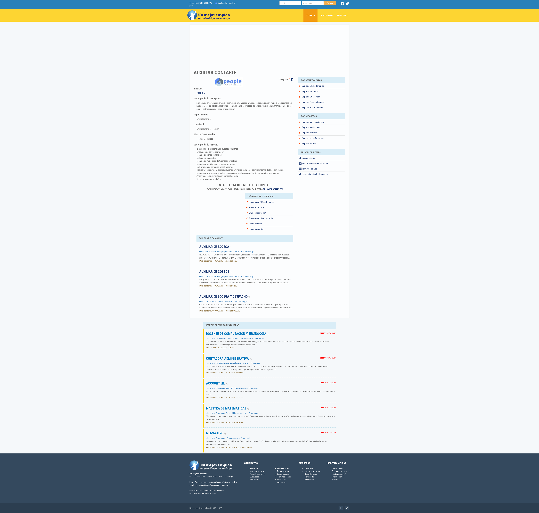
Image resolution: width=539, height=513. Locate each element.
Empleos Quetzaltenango (313, 102)
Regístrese (309, 468)
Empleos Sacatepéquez (312, 107)
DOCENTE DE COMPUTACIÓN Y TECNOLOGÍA (236, 334)
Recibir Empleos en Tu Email (315, 163)
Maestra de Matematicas (226, 408)
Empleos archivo (256, 229)
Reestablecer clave (257, 474)
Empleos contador (257, 212)
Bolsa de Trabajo (226, 476)
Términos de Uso (309, 168)
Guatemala (222, 3)
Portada (310, 15)
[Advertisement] (269, 45)
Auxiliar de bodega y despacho (223, 296)
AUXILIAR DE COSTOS (214, 272)
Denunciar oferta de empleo (315, 174)
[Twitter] (347, 4)
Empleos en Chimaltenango (261, 202)
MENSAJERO (215, 433)
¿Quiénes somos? (339, 474)
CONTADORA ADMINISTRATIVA (228, 358)
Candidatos (326, 15)
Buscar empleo (283, 474)
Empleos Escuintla (310, 91)
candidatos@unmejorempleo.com (214, 485)
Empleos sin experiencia (313, 122)
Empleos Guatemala (311, 96)
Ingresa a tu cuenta (257, 471)
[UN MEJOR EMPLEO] (209, 12)
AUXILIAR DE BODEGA (214, 247)
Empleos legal (255, 223)
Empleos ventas (309, 143)
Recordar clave (311, 474)
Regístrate (254, 468)
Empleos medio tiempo (312, 127)
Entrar (330, 3)
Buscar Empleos (309, 158)
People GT (201, 92)
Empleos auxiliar (256, 207)
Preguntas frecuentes (340, 471)
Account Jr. (216, 383)
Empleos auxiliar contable (261, 218)
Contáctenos (337, 468)
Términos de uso (284, 477)
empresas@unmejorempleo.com (202, 493)
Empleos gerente (309, 132)
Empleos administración (313, 138)
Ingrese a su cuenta (312, 471)
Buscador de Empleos (273, 189)
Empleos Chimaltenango (313, 86)
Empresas (342, 15)
